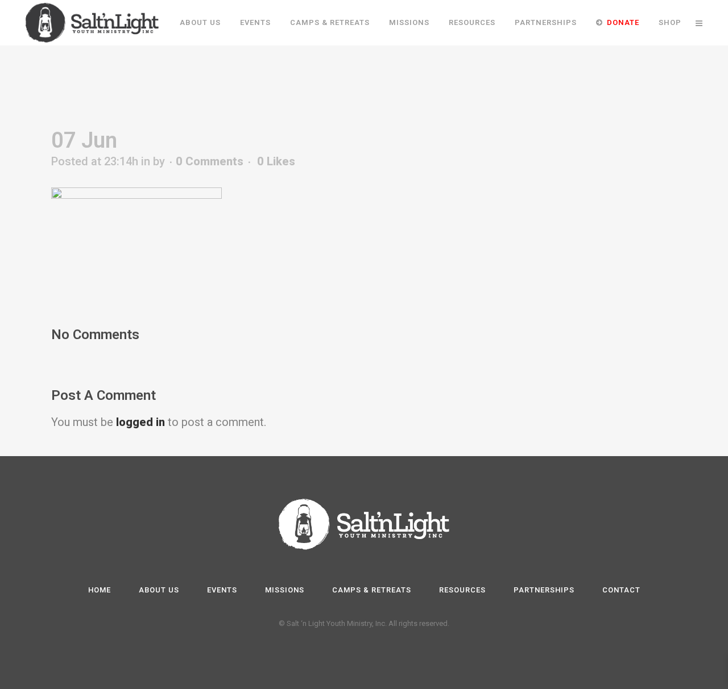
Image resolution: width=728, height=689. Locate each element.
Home (99, 590)
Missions (284, 590)
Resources (462, 590)
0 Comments (209, 161)
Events (222, 590)
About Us (159, 590)
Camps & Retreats (371, 590)
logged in (140, 422)
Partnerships (544, 590)
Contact (621, 590)
